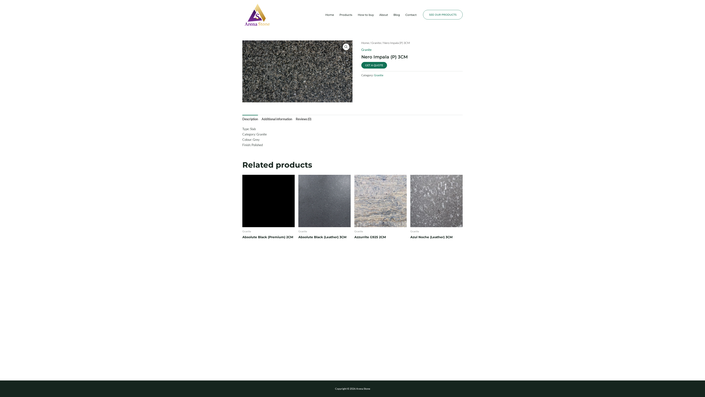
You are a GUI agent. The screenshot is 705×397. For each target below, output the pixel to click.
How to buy (366, 14)
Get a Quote (374, 65)
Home (329, 14)
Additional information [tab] (277, 119)
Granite (376, 42)
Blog (396, 14)
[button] (443, 14)
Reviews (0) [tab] (303, 119)
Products (345, 14)
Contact (411, 14)
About (383, 14)
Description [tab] (250, 119)
